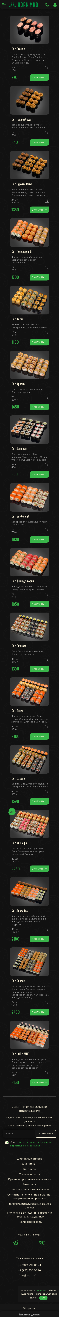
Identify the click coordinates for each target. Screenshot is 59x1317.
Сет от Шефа (19, 843)
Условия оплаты (29, 1174)
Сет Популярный (21, 251)
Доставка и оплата (29, 1159)
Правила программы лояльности (29, 1179)
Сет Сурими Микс (21, 184)
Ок (43, 1298)
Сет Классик (19, 448)
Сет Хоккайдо (19, 910)
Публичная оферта (29, 1222)
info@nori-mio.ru (29, 1275)
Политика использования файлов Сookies (29, 1206)
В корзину (39, 77)
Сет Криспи (18, 383)
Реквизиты (30, 1184)
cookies (41, 1290)
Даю (31, 1144)
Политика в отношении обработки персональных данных (29, 1215)
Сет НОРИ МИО (20, 1053)
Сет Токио (17, 710)
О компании (29, 1164)
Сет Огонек (18, 48)
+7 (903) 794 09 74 (29, 1265)
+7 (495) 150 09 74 (29, 1270)
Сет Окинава (18, 645)
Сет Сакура (18, 778)
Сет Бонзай (18, 980)
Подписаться (45, 1134)
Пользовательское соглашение (29, 1190)
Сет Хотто (17, 319)
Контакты (29, 1169)
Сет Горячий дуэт (22, 119)
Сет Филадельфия (22, 581)
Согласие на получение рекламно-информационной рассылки (29, 1197)
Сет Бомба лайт (21, 516)
